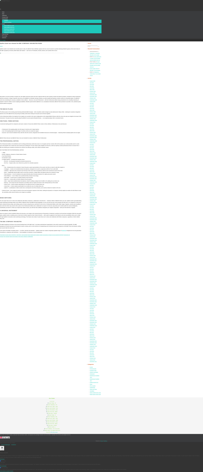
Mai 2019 (92, 229)
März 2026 (92, 89)
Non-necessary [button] (3, 466)
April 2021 (92, 190)
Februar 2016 (93, 296)
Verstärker (92, 391)
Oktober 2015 (93, 303)
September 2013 (93, 346)
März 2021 (92, 192)
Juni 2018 (92, 248)
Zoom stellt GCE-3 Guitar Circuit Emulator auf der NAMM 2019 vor (95, 58)
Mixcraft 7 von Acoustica (95, 70)
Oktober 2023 (93, 139)
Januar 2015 (92, 318)
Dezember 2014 (93, 320)
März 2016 (92, 294)
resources (64, 230)
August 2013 (92, 347)
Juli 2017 (92, 267)
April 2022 (92, 170)
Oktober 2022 (93, 159)
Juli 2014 (92, 329)
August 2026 (92, 81)
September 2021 (93, 181)
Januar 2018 (92, 257)
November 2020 (93, 199)
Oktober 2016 (93, 282)
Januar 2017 (92, 277)
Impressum (92, 373)
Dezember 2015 (93, 300)
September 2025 (93, 99)
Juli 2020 (92, 205)
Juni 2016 (92, 289)
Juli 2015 (92, 308)
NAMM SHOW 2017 (94, 382)
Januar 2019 (92, 236)
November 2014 (93, 322)
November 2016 (93, 281)
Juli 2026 (92, 82)
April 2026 (92, 87)
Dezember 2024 (93, 115)
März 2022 (92, 171)
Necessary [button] (2, 459)
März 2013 (92, 356)
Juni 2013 (92, 351)
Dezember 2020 (93, 197)
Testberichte (92, 387)
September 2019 (93, 223)
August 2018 (92, 245)
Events (91, 367)
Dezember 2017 (93, 258)
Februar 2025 (93, 111)
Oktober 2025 (93, 98)
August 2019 (92, 224)
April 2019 (92, 231)
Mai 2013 (92, 353)
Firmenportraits (93, 368)
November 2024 (93, 116)
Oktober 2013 (93, 344)
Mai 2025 (92, 106)
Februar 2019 (93, 234)
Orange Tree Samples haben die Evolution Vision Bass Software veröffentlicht (16, 236)
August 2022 (92, 163)
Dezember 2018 (93, 238)
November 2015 (93, 301)
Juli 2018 (92, 246)
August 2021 (92, 183)
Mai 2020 (92, 209)
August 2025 (92, 101)
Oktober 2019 (93, 221)
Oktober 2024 (93, 118)
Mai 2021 (92, 188)
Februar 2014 (93, 337)
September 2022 (93, 161)
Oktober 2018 (93, 241)
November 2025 (93, 96)
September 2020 (93, 202)
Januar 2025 (92, 113)
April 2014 (92, 334)
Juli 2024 (92, 123)
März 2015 (92, 315)
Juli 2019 (92, 226)
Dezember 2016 (93, 279)
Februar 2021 (93, 193)
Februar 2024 (93, 132)
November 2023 (93, 137)
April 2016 (92, 293)
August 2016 (92, 286)
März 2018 (92, 253)
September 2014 (93, 325)
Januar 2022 (92, 175)
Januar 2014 (92, 339)
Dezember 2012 (93, 361)
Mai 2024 (92, 127)
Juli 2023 (92, 144)
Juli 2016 (92, 288)
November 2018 (93, 240)
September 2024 (93, 120)
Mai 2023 (92, 147)
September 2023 (93, 140)
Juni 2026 (92, 84)
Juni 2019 (92, 228)
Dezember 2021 (93, 176)
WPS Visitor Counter (54, 432)
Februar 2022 (93, 173)
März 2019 (92, 233)
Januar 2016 (92, 298)
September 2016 (93, 284)
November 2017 (93, 260)
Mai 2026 (92, 86)
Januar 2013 (92, 359)
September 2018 (93, 243)
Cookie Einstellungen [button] (5, 444)
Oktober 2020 (93, 200)
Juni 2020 (92, 207)
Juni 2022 (92, 166)
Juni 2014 (92, 330)
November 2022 (93, 158)
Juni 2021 (92, 187)
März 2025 (92, 110)
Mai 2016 (92, 291)
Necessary (3, 460)
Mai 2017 (92, 270)
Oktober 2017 (93, 262)
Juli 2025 (92, 103)
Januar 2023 (92, 154)
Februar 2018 (93, 255)
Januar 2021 (92, 195)
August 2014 (92, 327)
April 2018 (92, 252)
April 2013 (92, 354)
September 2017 (93, 264)
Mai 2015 (92, 312)
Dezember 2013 (93, 341)
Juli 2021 (92, 185)
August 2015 (92, 306)
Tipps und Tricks (93, 389)
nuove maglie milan (94, 68)
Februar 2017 (93, 276)
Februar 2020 (93, 214)
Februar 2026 (93, 91)
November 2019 (93, 219)
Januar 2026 (92, 93)
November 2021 (93, 178)
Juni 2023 (92, 146)
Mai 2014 (92, 332)
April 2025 (92, 108)
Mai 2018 (92, 250)
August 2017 (92, 265)
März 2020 (92, 212)
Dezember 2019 (93, 217)
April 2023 (92, 149)
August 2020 (92, 204)
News (91, 384)
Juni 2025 (92, 105)
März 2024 (92, 130)
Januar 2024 (92, 134)
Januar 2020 (92, 216)
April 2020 (92, 211)
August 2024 (92, 122)
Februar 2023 (93, 152)
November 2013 (93, 342)
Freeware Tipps (93, 370)
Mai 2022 (92, 168)
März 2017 (92, 274)
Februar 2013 (93, 358)
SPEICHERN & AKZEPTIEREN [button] (6, 471)
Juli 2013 (92, 349)
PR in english (3, 40)
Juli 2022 (92, 164)
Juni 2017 (92, 269)
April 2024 (92, 128)
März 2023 (92, 151)
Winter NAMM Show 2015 (95, 392)
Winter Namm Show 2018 (95, 394)
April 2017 (92, 272)
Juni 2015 (92, 310)
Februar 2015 (93, 317)
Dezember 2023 (93, 135)
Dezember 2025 (93, 94)
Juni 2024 (92, 125)
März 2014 (92, 335)
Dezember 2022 (93, 156)
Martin (1, 46)
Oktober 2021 (93, 180)
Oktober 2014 (93, 323)
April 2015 (92, 313)
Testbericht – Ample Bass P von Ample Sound (95, 74)
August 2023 (92, 142)
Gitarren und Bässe (94, 372)
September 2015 (93, 305)
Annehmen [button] (13, 444)
